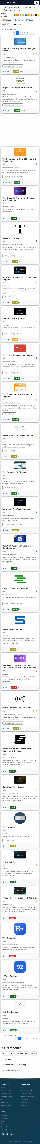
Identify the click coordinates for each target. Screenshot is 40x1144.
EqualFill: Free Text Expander (15, 588)
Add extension (25, 1102)
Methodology (5, 1118)
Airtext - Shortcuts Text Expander (17, 435)
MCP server (5, 1102)
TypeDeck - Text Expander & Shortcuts (20, 898)
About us (4, 1115)
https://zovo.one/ (7, 207)
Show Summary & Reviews (13, 66)
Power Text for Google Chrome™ (16, 708)
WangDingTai (6, 595)
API (2, 1099)
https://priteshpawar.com (10, 793)
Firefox (7, 24)
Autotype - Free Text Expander (16, 509)
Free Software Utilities (9, 57)
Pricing (23, 1088)
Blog (2, 1121)
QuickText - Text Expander (14, 787)
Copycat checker (26, 1093)
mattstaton (5, 636)
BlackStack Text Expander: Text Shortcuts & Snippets (16, 750)
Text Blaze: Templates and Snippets (18, 355)
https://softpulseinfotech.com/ (12, 245)
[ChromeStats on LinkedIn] (3, 1134)
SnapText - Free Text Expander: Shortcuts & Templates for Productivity (20, 666)
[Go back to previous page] (2, 9)
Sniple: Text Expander (12, 629)
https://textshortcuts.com (10, 403)
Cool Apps (5, 325)
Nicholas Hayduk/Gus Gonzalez (12, 714)
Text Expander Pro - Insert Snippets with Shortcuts (18, 199)
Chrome (8, 20)
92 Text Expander (10, 976)
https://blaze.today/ (8, 362)
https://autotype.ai (8, 515)
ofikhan (4, 479)
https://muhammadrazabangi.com (13, 982)
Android (20, 20)
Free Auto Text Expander (13, 318)
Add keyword (25, 1105)
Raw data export (6, 1105)
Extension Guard (6, 1093)
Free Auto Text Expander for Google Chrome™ (18, 49)
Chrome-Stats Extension (8, 1091)
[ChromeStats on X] (11, 1134)
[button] (3, 3)
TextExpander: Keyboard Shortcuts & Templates (19, 160)
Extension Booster (6, 1096)
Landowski (5, 442)
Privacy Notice (5, 1130)
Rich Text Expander (11, 1012)
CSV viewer (24, 1099)
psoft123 (5, 674)
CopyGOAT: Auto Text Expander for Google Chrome (18, 547)
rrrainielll (5, 1018)
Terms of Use (5, 1127)
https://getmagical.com (9, 94)
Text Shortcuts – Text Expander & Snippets (17, 395)
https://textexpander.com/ (10, 168)
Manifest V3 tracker (27, 1096)
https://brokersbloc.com (10, 944)
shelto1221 (5, 868)
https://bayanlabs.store (9, 554)
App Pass (4, 1088)
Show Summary (10, 256)
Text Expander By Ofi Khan (14, 472)
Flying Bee (5, 286)
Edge (31, 20)
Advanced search (26, 1091)
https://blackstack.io (9, 757)
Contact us (4, 1124)
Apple (18, 24)
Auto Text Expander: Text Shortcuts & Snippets (19, 278)
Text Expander (8, 827)
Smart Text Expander (11, 238)
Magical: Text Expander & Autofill (17, 87)
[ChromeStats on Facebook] (7, 1134)
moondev (5, 834)
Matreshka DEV (7, 904)
